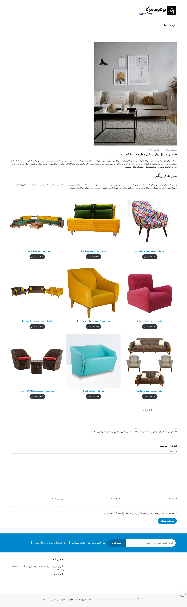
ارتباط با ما (58, 574)
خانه (175, 32)
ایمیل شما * (115, 498)
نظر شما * (172, 451)
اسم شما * (172, 498)
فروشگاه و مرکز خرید (159, 32)
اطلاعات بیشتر (150, 257)
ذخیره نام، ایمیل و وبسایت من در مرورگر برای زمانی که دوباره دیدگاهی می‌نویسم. (138, 513)
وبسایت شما (57, 498)
